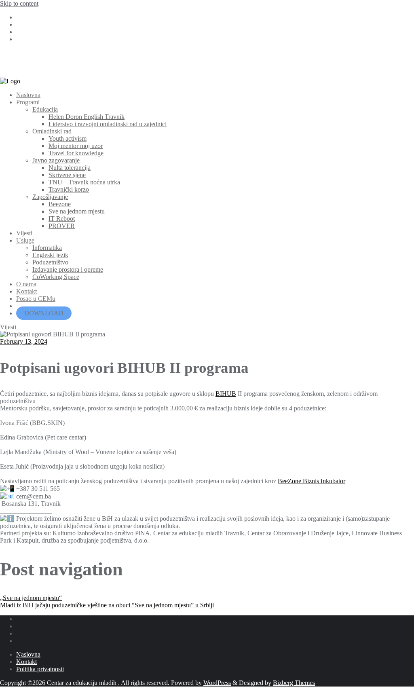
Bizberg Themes (294, 682)
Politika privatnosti (40, 669)
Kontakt (26, 661)
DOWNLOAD (43, 313)
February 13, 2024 (23, 341)
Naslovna (28, 654)
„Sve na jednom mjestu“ (31, 597)
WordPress (217, 682)
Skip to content (19, 3)
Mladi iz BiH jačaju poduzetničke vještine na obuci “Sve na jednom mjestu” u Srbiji (107, 605)
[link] (225, 393)
